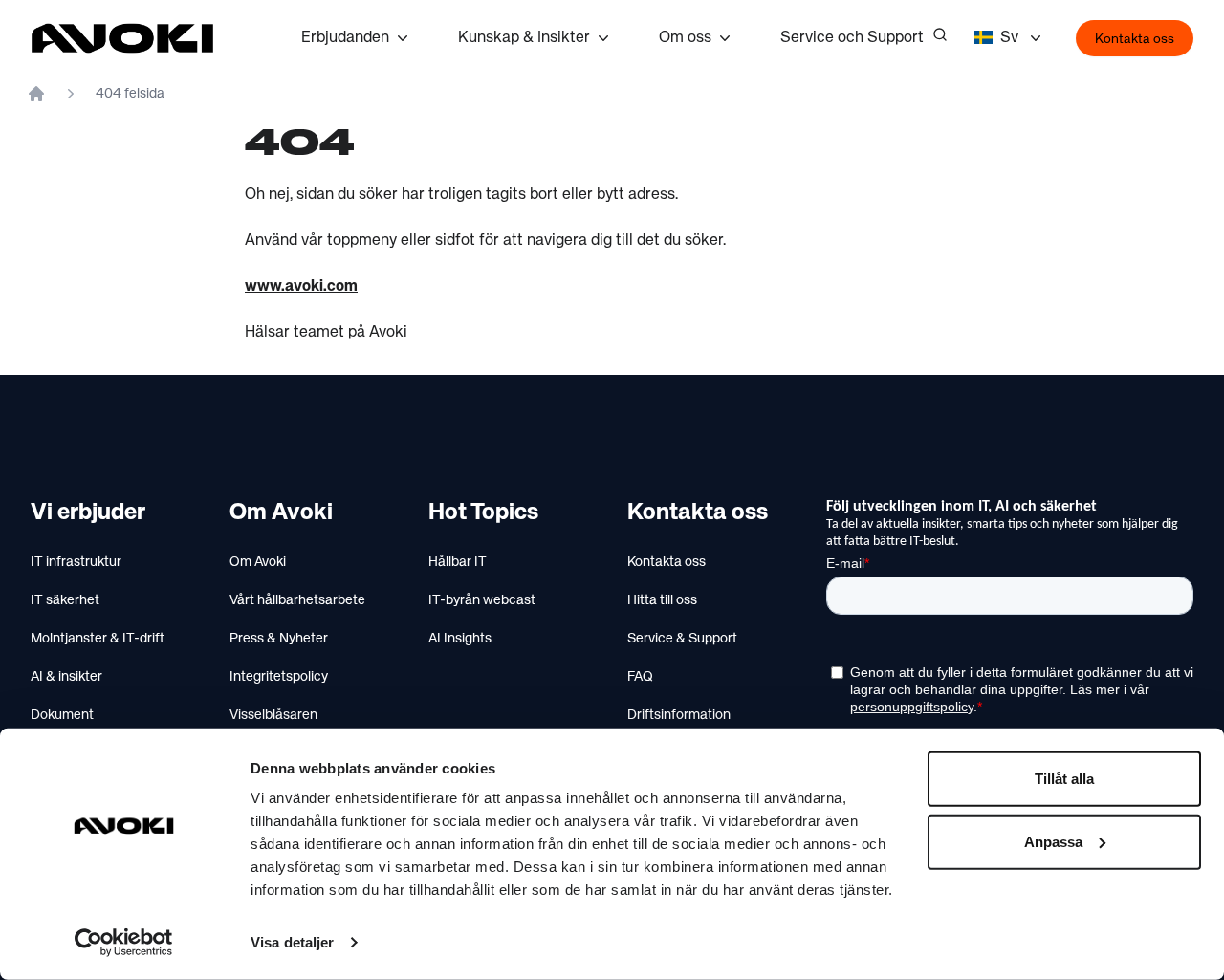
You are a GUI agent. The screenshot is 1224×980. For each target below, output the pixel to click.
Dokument (62, 715)
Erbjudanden (345, 38)
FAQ (640, 677)
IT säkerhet (65, 600)
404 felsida (130, 93)
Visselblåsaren (273, 715)
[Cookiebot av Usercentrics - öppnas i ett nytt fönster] (124, 942)
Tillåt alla (1064, 779)
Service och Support (852, 38)
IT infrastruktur (76, 562)
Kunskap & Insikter (524, 38)
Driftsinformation (679, 715)
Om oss (685, 38)
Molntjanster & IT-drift (97, 638)
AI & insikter (66, 677)
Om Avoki (258, 562)
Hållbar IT (457, 562)
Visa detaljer (292, 942)
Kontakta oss (1134, 39)
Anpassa (1053, 841)
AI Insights (460, 638)
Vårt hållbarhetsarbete (297, 600)
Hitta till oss (662, 600)
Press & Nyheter (279, 638)
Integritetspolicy (279, 677)
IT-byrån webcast (482, 600)
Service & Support (682, 638)
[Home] (36, 93)
